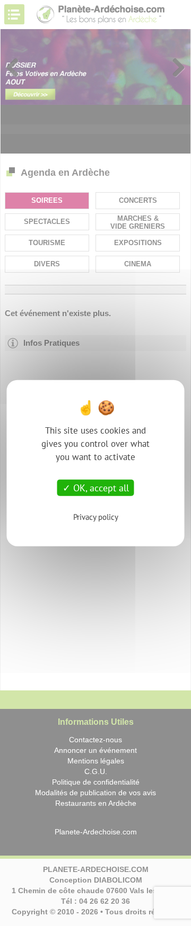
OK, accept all (100, 487)
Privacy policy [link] (95, 517)
